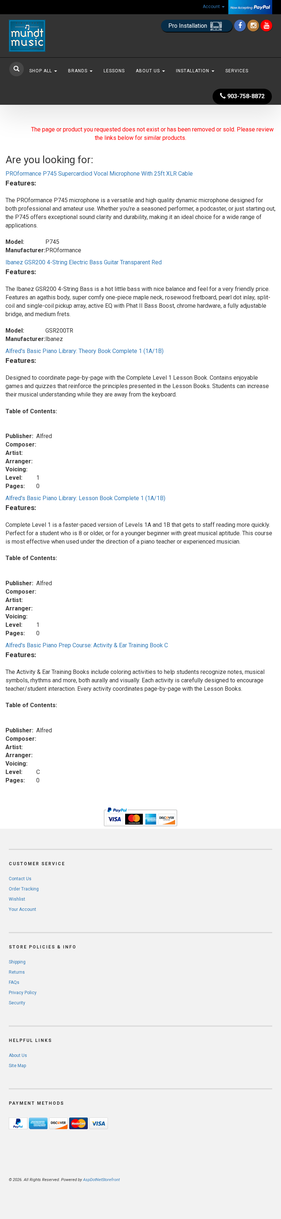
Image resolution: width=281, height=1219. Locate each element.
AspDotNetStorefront (101, 1179)
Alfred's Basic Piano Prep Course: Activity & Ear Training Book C (86, 645)
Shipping (17, 962)
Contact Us (20, 878)
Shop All (41, 70)
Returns (17, 972)
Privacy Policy (23, 992)
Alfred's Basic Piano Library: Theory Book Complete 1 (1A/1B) (84, 351)
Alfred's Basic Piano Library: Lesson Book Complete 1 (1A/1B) (85, 498)
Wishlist (17, 899)
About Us (148, 70)
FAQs (14, 982)
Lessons (114, 70)
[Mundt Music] (49, 36)
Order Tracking (24, 889)
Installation (193, 70)
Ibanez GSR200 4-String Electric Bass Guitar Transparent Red (83, 262)
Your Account (22, 909)
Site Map (17, 1065)
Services (236, 70)
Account (212, 6)
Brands (78, 70)
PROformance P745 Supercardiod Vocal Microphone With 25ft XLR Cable (99, 173)
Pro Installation (188, 25)
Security (17, 1002)
